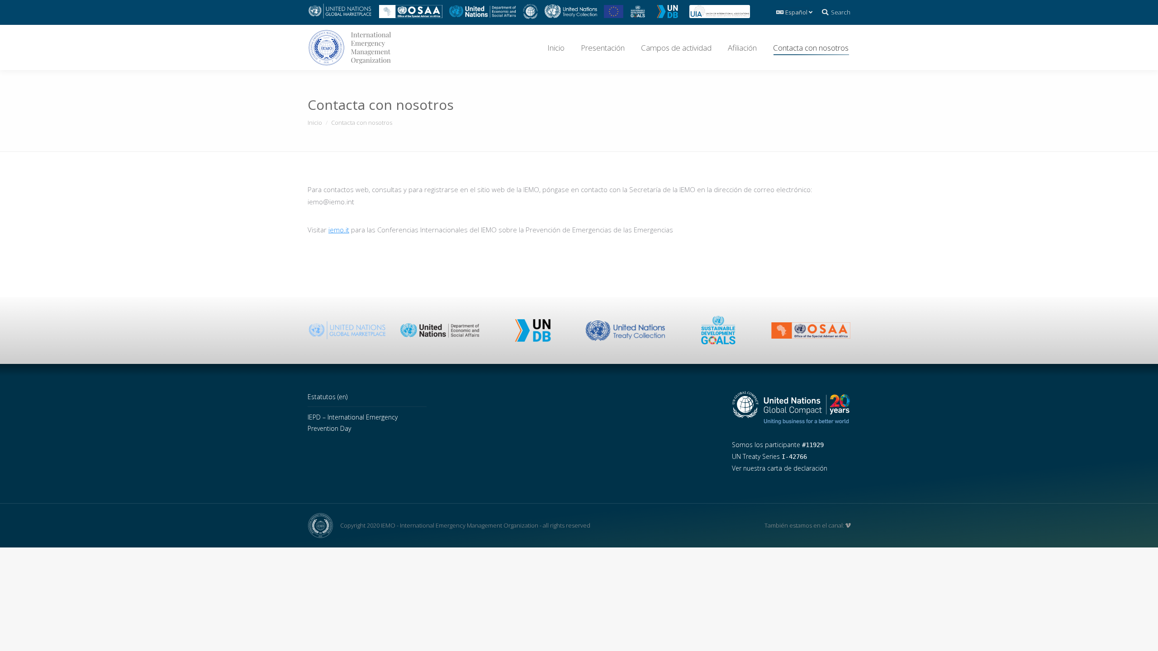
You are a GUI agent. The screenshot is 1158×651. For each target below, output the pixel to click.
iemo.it (338, 229)
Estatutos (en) (327, 396)
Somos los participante (778, 444)
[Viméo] (847, 525)
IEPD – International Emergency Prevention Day (353, 423)
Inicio (315, 122)
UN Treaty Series (769, 456)
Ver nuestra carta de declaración (779, 468)
